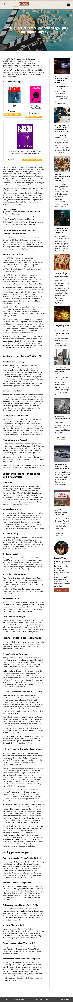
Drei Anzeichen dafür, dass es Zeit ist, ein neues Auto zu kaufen (62, 466)
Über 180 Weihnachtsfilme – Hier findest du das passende (62, 177)
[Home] (16, 4)
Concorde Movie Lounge (16, 999)
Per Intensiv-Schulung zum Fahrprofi (62, 326)
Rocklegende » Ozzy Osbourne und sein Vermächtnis (61, 230)
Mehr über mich (61, 590)
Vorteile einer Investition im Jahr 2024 (62, 418)
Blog (47, 999)
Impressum (40, 999)
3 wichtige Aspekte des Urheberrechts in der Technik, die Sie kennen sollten (62, 512)
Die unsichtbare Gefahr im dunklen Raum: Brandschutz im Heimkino (62, 80)
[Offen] (68, 5)
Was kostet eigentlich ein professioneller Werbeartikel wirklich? (62, 275)
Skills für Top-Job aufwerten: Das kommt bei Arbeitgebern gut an (62, 371)
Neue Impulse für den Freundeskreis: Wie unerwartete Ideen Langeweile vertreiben (62, 129)
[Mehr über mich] (61, 548)
